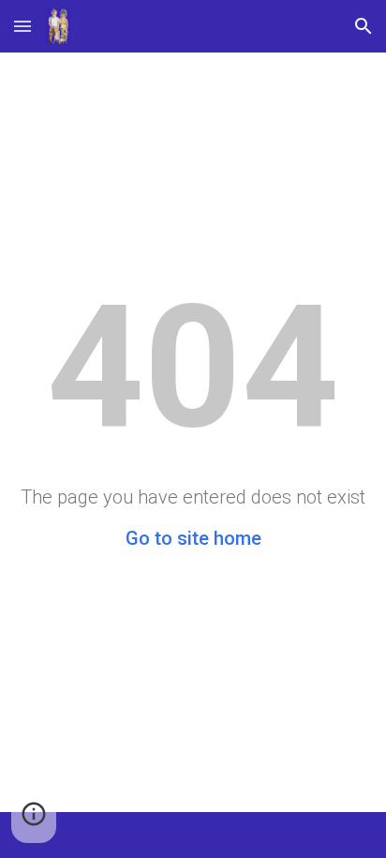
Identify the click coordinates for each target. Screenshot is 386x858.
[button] (22, 26)
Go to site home (193, 538)
